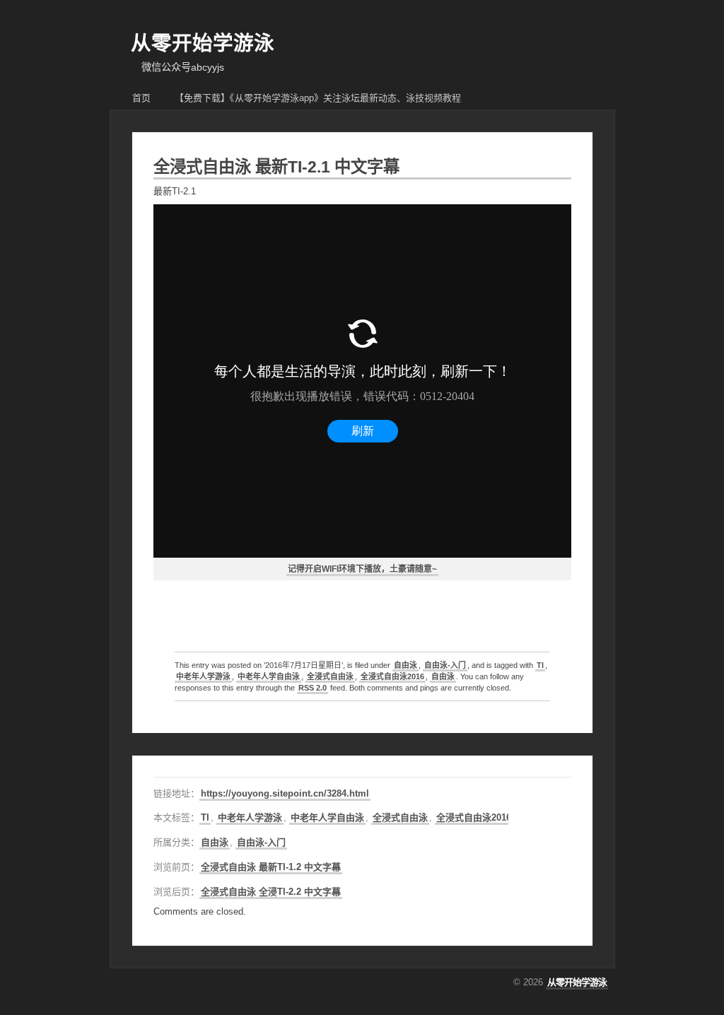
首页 (141, 98)
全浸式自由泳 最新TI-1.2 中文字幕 (271, 867)
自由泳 (405, 665)
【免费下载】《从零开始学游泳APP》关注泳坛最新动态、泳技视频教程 (318, 98)
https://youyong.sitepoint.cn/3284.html (285, 793)
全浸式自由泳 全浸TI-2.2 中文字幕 (271, 891)
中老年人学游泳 (203, 676)
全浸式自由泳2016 (392, 676)
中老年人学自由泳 (269, 676)
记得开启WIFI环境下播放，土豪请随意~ (362, 569)
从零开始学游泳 (202, 43)
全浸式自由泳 (330, 676)
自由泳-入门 (445, 665)
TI (540, 665)
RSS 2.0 (312, 687)
